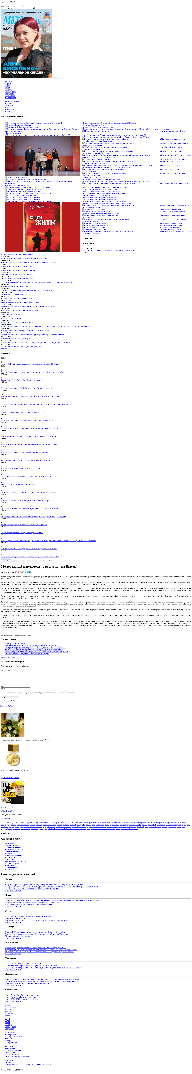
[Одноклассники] (21, 572)
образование (9, 109)
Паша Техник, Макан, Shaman (171, 223)
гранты (159, 825)
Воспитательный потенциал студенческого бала (100, 213)
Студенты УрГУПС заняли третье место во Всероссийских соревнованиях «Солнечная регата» (41, 950)
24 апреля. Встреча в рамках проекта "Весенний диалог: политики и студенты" (35, 648)
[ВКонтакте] (16, 572)
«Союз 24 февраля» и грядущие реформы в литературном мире (25, 258)
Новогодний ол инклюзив (11, 318)
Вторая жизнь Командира (15, 918)
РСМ (154, 825)
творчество (9, 105)
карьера (7, 111)
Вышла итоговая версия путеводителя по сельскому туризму (28, 983)
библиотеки (132, 827)
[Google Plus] (18, 572)
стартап (68, 827)
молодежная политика (12, 101)
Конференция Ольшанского (15, 644)
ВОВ (2, 827)
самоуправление (108, 827)
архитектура (84, 827)
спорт (184, 823)
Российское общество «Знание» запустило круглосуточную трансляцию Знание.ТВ (114, 135)
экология (164, 827)
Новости (8, 1009)
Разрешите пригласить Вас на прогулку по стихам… (21, 302)
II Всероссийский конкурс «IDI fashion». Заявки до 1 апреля (23, 412)
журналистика (114, 825)
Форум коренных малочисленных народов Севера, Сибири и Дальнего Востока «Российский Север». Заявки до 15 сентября (48, 541)
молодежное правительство (120, 829)
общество (9, 82)
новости (4, 822)
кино (136, 823)
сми (73, 829)
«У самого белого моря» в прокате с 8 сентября (23, 964)
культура (80, 825)
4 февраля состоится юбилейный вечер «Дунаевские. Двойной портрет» (28, 262)
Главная (4, 561)
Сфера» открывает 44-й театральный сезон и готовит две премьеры (26, 290)
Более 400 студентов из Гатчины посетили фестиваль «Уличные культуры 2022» (35, 948)
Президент (117, 827)
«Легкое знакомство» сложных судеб (15, 286)
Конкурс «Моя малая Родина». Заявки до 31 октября (20, 468)
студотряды (45, 829)
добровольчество (122, 823)
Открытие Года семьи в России (94, 125)
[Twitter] (23, 572)
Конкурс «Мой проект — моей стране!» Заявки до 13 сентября (24, 452)
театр (93, 825)
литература (5, 825)
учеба (183, 827)
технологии (25, 829)
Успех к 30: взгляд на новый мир (17, 936)
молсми (151, 827)
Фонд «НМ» (10, 1048)
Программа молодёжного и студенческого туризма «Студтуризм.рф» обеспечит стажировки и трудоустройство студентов (51, 887)
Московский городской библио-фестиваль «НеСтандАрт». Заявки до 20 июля (30, 396)
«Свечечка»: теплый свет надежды (173, 211)
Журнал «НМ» (10, 1052)
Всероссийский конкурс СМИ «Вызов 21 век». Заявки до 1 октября (26, 388)
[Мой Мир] (30, 572)
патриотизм (111, 823)
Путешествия (10, 96)
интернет (100, 827)
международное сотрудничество (165, 823)
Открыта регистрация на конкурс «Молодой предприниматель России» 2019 (30, 557)
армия (92, 829)
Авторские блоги (11, 1043)
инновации (59, 827)
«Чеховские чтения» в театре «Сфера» (15, 339)
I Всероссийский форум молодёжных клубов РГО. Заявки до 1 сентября (28, 492)
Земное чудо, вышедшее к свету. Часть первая (18, 270)
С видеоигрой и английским (170, 229)
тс (182, 825)
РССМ (142, 827)
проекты (136, 825)
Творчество (9, 94)
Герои (7, 88)
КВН (138, 827)
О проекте (9, 1046)
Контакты (9, 1060)
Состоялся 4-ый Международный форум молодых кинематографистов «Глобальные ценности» (37, 282)
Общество (9, 1013)
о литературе (14, 856)
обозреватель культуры (14, 848)
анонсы (46, 823)
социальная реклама (80, 829)
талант (88, 829)
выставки (39, 827)
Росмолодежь (102, 823)
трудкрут (4, 829)
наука (179, 823)
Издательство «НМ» (13, 1050)
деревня (178, 827)
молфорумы (142, 823)
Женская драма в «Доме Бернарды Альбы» (17, 278)
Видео (7, 1019)
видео (7, 107)
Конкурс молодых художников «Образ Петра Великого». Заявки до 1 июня (29, 428)
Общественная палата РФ (101, 829)
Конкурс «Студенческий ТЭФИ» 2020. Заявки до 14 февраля (24, 525)
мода (20, 829)
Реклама (8, 1062)
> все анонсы (6, 559)
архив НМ (73, 825)
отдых (12, 827)
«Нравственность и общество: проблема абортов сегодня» (27, 654)
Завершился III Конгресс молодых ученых (98, 127)
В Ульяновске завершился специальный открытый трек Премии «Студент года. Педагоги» (116, 137)
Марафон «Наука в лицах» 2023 (94, 177)
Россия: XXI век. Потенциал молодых (96, 195)
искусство (135, 829)
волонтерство (35, 825)
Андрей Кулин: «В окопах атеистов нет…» (17, 274)
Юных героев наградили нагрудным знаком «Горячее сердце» (28, 916)
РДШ (110, 829)
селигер (91, 827)
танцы (53, 827)
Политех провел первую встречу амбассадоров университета (28, 904)
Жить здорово (10, 92)
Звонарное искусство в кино (170, 209)
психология (59, 829)
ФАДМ (149, 823)
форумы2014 (87, 825)
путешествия (172, 827)
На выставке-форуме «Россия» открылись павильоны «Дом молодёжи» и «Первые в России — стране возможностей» (127, 129)
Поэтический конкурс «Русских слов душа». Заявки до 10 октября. (26, 476)
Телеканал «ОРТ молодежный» (17, 1056)
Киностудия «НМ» (12, 1054)
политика (66, 825)
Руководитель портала (13, 844)
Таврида (7, 827)
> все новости (6, 349)
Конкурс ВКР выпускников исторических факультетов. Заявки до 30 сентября (30, 364)
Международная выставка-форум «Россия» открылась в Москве (25, 330)
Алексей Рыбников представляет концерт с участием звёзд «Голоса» (31, 966)
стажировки (125, 827)
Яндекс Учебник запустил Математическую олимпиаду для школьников (32, 889)
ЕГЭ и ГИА (52, 829)
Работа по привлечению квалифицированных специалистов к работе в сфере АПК (36, 652)
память (26, 825)
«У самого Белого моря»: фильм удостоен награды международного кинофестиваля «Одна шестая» (43, 968)
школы (131, 823)
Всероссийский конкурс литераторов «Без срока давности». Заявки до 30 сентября (32, 372)
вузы (79, 823)
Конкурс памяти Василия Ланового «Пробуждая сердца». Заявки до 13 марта (30, 444)
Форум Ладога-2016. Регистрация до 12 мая (21, 995)
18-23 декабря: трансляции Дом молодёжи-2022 (100, 197)
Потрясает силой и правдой (170, 227)
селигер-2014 (76, 827)
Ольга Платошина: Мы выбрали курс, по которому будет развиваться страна (34, 650)
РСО (95, 827)
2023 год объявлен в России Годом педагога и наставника (104, 193)
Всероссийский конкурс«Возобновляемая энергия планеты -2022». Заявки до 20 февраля (34, 404)
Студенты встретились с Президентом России (99, 189)
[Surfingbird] (28, 572)
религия (17, 827)
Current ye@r (6, 701)
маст (64, 827)
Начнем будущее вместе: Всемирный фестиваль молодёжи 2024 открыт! (109, 123)
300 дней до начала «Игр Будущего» (173, 159)
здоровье (13, 825)
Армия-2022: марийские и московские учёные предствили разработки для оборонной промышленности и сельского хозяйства (53, 900)
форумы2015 (143, 825)
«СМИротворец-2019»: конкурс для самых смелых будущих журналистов (29, 549)
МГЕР (130, 829)
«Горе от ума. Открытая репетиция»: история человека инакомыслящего (109, 250)
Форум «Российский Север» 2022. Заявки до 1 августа (21, 380)
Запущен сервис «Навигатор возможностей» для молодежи (104, 201)
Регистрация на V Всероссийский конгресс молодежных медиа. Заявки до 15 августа (33, 517)
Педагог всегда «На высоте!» (12, 294)
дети (97, 825)
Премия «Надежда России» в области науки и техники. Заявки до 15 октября (30, 509)
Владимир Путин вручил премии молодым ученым (102, 179)
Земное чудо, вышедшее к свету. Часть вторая (18, 266)
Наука (7, 86)
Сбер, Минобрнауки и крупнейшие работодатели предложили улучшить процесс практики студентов (44, 885)
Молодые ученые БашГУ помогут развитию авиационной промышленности (34, 902)
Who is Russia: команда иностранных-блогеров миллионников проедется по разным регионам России (43, 981)
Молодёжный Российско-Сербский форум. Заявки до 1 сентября (25, 460)
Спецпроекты (10, 98)
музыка (101, 825)
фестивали (93, 823)
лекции (150, 825)
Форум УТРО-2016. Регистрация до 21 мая (21, 999)
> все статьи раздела (8, 657)
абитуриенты (166, 825)
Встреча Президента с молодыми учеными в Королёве (21, 347)
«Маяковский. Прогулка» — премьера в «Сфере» (19, 310)
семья (146, 827)
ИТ (71, 829)
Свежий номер (11, 1007)
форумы (74, 823)
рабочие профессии (126, 825)
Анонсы (8, 1011)
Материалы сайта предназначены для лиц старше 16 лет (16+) (28, 1064)
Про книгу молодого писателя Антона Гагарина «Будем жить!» (106, 203)
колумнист (12, 852)
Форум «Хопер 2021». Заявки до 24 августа (17, 484)
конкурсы (85, 823)
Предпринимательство (14, 1037)
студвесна (187, 825)
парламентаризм (33, 829)
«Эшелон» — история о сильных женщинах (17, 254)
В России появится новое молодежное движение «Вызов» (104, 187)
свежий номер (58, 78)
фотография (11, 829)
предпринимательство (48, 825)
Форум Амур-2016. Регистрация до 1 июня (21, 997)
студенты (8, 103)
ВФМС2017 (66, 829)
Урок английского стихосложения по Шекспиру (19, 298)
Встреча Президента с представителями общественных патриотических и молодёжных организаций (120, 181)
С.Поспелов (157, 827)
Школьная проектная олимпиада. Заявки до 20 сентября (22, 533)
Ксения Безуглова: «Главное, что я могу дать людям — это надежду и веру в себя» (36, 920)
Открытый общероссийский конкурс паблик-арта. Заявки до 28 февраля (28, 436)
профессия (177, 825)
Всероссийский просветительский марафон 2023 (101, 191)
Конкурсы (9, 1041)
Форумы (8, 1039)
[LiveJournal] (25, 572)
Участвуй (8, 90)
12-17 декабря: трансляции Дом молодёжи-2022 (100, 199)
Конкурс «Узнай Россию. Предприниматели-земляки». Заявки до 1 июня (28, 420)
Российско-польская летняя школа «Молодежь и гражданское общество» (32, 646)
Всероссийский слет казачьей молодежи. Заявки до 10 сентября (25, 501)
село (172, 825)
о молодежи (12, 864)
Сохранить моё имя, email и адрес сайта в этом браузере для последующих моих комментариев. (40, 693)
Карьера (8, 84)
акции (44, 827)
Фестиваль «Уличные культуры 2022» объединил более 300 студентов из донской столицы (39, 952)
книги (17, 829)
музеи (40, 829)
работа (49, 827)
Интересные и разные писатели (172, 225)
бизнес (107, 825)
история (59, 825)
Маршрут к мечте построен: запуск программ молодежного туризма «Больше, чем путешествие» (42, 979)
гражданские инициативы (28, 827)
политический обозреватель (16, 860)
